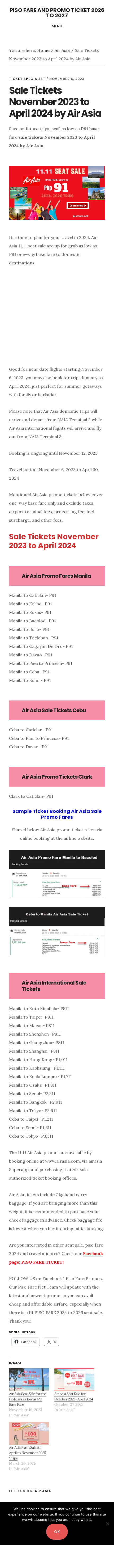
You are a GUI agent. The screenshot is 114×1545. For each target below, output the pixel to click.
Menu (57, 26)
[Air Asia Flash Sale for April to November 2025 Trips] (29, 1433)
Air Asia (43, 1491)
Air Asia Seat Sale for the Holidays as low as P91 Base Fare (27, 1399)
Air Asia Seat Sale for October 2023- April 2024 (73, 1396)
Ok (57, 1531)
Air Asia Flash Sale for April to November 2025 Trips (27, 1452)
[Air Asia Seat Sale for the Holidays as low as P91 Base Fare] (29, 1379)
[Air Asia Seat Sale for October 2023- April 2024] (74, 1379)
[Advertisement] (53, 323)
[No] (107, 1523)
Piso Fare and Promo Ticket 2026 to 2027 (57, 12)
